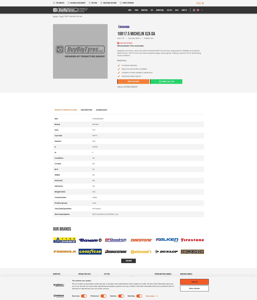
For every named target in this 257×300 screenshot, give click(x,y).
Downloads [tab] (101, 110)
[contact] (203, 3)
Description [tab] (86, 110)
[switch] (103, 296)
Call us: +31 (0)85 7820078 (127, 86)
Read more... (122, 60)
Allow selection (194, 288)
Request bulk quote (133, 81)
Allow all (194, 282)
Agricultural (160, 10)
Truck (136, 10)
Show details (150, 296)
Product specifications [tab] (66, 110)
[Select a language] (200, 10)
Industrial (144, 10)
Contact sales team (168, 82)
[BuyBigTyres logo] (72, 10)
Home (129, 10)
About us (184, 10)
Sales (176, 10)
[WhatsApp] (194, 10)
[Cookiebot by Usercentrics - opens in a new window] (59, 296)
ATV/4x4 (169, 10)
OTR (152, 10)
